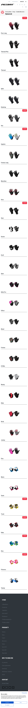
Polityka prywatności (6, 619)
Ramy (3, 635)
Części (3, 638)
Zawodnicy (4, 610)
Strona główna (8, 11)
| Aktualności (5, 604)
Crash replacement (6, 665)
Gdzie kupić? (5, 613)
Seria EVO (4, 647)
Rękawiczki (8, 14)
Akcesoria (4, 641)
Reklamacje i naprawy (7, 671)
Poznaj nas (4, 607)
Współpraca (15, 1)
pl (26, 1)
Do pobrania (4, 662)
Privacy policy (24, 692)
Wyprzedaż (4, 653)
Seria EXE (4, 650)
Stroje (14, 11)
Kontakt (22, 1)
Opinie (3, 674)
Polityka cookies (5, 622)
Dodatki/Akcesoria (20, 11)
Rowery (3, 632)
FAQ (9, 1)
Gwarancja (4, 668)
